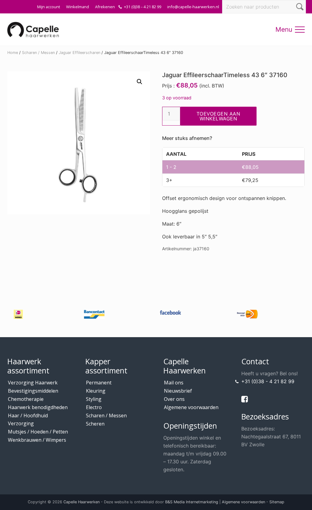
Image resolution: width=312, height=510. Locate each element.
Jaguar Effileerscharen (79, 52)
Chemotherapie (26, 399)
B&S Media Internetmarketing (191, 502)
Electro (94, 407)
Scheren (95, 423)
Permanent (99, 382)
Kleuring (95, 390)
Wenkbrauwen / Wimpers (37, 440)
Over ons (174, 399)
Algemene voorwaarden (191, 407)
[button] (300, 29)
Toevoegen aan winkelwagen (218, 116)
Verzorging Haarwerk (33, 382)
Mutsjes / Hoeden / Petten (38, 431)
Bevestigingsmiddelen (33, 390)
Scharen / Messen (38, 52)
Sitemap (276, 502)
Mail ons (173, 382)
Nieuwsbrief (178, 390)
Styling (93, 399)
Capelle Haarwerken (81, 502)
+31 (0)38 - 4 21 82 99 (267, 381)
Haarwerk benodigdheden (38, 407)
